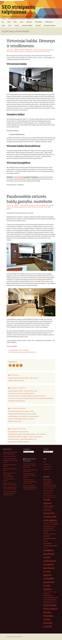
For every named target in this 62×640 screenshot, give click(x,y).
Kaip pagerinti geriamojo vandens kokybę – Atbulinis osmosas (23, 378)
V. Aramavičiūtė (48, 595)
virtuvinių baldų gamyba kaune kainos (40, 51)
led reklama (53, 487)
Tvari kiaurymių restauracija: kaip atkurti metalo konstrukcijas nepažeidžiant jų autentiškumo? (30, 398)
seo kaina (46, 536)
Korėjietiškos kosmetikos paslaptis (16, 401)
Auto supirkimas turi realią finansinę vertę (18, 431)
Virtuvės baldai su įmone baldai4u (19, 350)
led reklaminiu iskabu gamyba (48, 488)
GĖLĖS (9, 25)
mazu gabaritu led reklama (48, 490)
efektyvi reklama (47, 481)
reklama (53, 526)
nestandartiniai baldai (33, 205)
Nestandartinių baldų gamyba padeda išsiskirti (23, 352)
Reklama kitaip (49, 22)
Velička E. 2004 (51, 602)
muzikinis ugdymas (49, 506)
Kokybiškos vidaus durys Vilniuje (16, 380)
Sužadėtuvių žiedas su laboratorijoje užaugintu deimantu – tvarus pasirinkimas (27, 434)
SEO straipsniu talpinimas (18, 388)
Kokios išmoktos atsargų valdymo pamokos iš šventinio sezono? (10, 460)
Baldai (8, 22)
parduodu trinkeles (47, 508)
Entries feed (46, 464)
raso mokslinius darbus (47, 524)
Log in (44, 462)
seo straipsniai (46, 547)
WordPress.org (47, 469)
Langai (3, 25)
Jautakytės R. (47, 483)
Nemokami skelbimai (27, 25)
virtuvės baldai (38, 49)
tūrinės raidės (46, 593)
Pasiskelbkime (38, 22)
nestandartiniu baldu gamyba (46, 205)
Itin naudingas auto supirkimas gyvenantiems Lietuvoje (21, 393)
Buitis (15, 22)
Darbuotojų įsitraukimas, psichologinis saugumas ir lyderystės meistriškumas (26, 396)
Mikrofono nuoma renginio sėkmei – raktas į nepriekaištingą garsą (9, 474)
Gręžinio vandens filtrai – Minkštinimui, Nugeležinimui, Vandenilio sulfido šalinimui (30, 487)
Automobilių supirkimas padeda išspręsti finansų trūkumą (22, 413)
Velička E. (45, 602)
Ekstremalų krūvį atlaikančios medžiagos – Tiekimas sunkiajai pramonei (25, 436)
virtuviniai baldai (27, 51)
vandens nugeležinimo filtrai (50, 601)
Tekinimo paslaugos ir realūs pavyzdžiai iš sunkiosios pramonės (23, 416)
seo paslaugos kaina (50, 546)
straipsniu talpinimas (47, 591)
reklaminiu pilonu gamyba (49, 534)
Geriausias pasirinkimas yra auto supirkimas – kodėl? (21, 411)
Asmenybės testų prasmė (9, 456)
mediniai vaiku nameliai (47, 493)
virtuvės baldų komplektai (16, 51)
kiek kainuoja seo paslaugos (50, 485)
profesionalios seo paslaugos (50, 523)
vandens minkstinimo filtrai (49, 599)
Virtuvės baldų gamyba (39, 279)
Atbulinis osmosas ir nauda (14, 421)
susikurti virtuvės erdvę (12, 207)
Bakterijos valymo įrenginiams (29, 460)
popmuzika (47, 510)
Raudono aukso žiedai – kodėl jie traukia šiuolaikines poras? (22, 439)
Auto (3, 22)
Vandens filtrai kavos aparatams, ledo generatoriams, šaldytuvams (30, 481)
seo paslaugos (47, 543)
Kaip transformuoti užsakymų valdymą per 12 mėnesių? (21, 418)
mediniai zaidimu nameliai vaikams (49, 497)
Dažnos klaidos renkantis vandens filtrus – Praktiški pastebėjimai (29, 465)
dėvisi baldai (25, 205)
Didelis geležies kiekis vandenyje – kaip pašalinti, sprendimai (29, 475)
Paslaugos (38, 25)
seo (56, 533)
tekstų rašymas (54, 591)
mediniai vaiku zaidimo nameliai (49, 495)
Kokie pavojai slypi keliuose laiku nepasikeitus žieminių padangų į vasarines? (10, 493)
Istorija (21, 22)
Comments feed (47, 466)
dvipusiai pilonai (47, 479)
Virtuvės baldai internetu (17, 134)
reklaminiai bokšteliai (48, 528)
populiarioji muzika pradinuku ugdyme (50, 517)
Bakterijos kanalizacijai (49, 25)
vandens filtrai (46, 597)
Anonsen (17, 25)
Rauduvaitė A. (47, 526)
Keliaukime (29, 22)
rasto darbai (55, 524)
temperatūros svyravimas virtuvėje (27, 207)
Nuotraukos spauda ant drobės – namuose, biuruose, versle (22, 391)
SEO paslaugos (14, 375)
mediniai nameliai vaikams (48, 492)
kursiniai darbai (47, 487)
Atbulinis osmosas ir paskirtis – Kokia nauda (18, 441)
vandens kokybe (54, 597)
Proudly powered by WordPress (14, 636)
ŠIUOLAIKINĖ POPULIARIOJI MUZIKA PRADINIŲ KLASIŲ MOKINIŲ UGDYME (50, 616)
